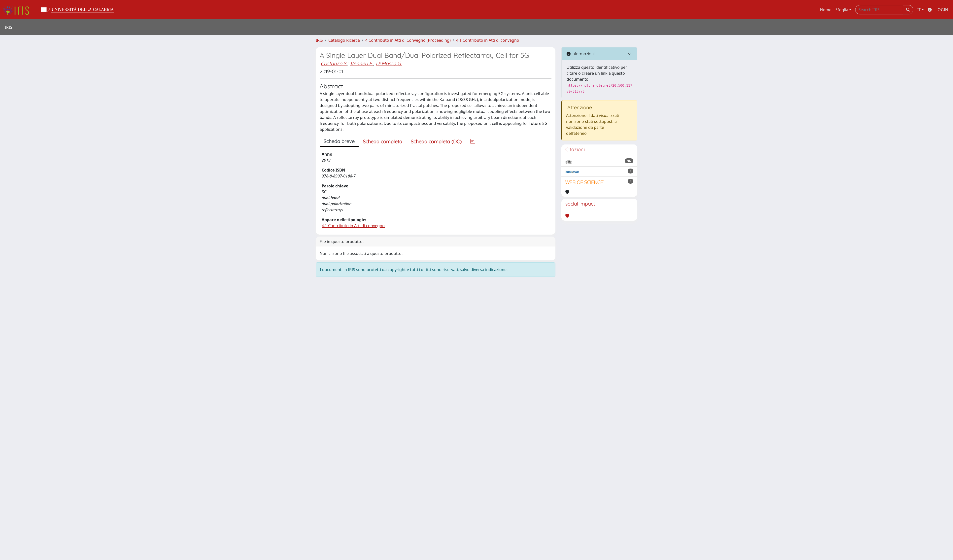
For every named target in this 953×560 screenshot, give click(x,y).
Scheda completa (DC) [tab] (436, 141)
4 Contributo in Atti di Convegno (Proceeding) (408, 40)
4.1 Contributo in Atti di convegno (487, 40)
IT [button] (919, 9)
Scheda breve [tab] (339, 141)
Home (825, 9)
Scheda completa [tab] (382, 141)
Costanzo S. (334, 63)
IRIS (319, 40)
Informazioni (582, 53)
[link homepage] (18, 10)
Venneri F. (361, 63)
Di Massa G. (389, 63)
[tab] (472, 141)
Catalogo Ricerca (344, 40)
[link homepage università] (77, 10)
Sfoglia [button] (841, 9)
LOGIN (942, 9)
